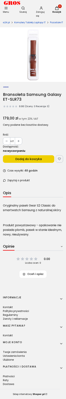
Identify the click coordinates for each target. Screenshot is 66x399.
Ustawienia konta (14, 356)
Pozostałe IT (56, 22)
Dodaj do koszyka (28, 159)
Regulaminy (10, 315)
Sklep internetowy (29, 394)
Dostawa (8, 384)
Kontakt (8, 307)
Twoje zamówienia (15, 352)
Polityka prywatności (16, 311)
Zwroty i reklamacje (15, 319)
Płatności (9, 376)
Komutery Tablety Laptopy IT (30, 22)
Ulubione (8, 360)
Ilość (6, 134)
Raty (6, 380)
